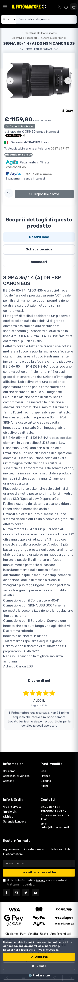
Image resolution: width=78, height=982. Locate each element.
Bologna (46, 781)
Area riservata (12, 806)
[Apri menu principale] (5, 7)
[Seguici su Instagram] (16, 892)
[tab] (39, 237)
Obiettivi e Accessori (24, 37)
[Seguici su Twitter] (25, 892)
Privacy (40, 880)
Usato (44, 934)
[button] (8, 193)
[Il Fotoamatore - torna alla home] (33, 6)
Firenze (45, 776)
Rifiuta (41, 966)
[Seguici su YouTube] (35, 892)
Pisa (43, 771)
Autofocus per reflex (53, 37)
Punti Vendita (29, 934)
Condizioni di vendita (16, 776)
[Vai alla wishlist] (66, 6)
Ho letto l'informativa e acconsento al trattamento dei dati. (37, 882)
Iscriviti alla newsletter (38, 872)
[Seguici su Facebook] (6, 892)
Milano (45, 786)
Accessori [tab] (39, 262)
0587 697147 (60, 148)
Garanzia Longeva (14, 821)
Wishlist (8, 816)
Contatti (8, 781)
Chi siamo (9, 771)
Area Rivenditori (60, 934)
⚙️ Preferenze (39, 975)
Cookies (53, 949)
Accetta (41, 957)
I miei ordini (10, 811)
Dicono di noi (39, 681)
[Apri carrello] (73, 6)
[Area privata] (58, 6)
